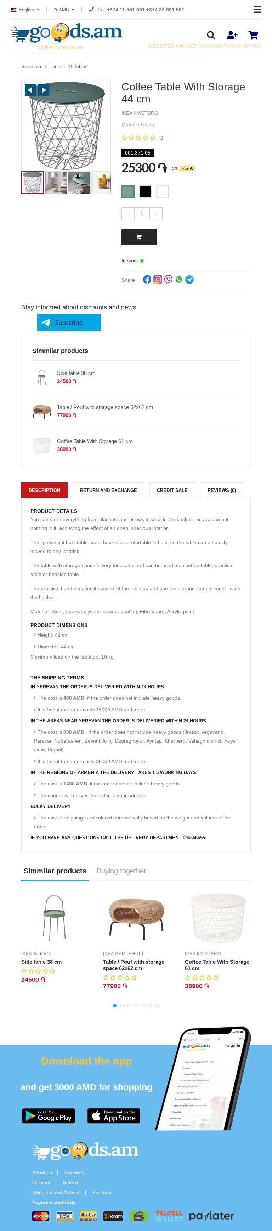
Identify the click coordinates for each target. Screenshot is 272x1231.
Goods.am (31, 66)
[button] (30, 90)
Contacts (74, 1172)
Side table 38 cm (76, 373)
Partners (102, 1192)
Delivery (41, 1182)
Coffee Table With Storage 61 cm (95, 441)
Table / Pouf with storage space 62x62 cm (105, 407)
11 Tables (77, 66)
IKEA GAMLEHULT (123, 953)
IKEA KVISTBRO (203, 953)
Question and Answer (56, 1192)
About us (42, 1172)
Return (70, 1182)
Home (55, 66)
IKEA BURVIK (36, 953)
